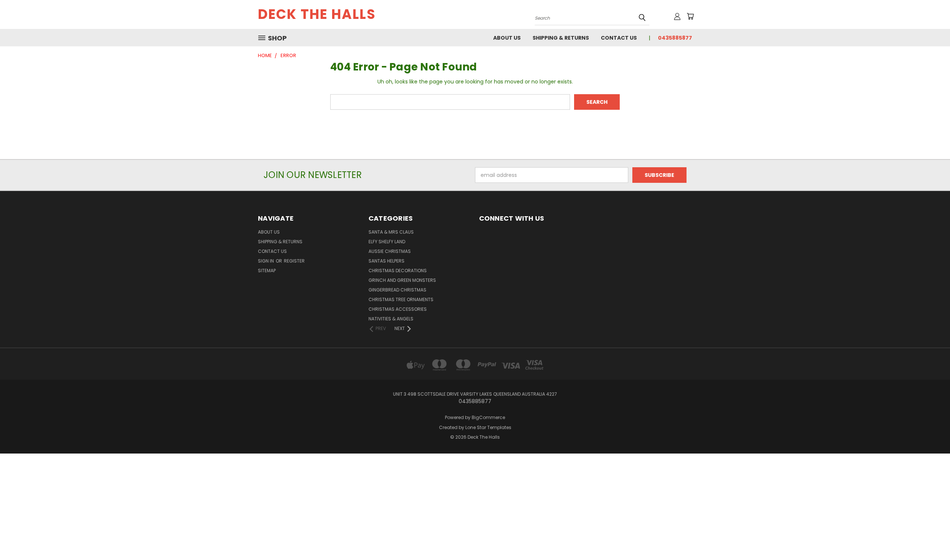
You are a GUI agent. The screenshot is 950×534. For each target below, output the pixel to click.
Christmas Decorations (397, 270)
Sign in (266, 261)
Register (294, 261)
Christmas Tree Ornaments (400, 299)
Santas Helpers (386, 261)
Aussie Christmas (389, 251)
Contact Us (619, 38)
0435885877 (675, 38)
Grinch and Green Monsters (402, 280)
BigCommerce (488, 417)
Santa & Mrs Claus (391, 232)
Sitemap (267, 270)
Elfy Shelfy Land (386, 241)
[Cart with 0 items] (690, 16)
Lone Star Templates (488, 427)
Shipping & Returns (561, 38)
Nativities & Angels (390, 319)
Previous (930, 511)
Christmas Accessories (397, 309)
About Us (507, 38)
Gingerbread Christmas (397, 290)
